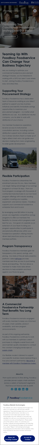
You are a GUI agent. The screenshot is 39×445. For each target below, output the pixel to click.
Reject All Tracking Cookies (11, 438)
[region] (19, 423)
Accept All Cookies (27, 438)
